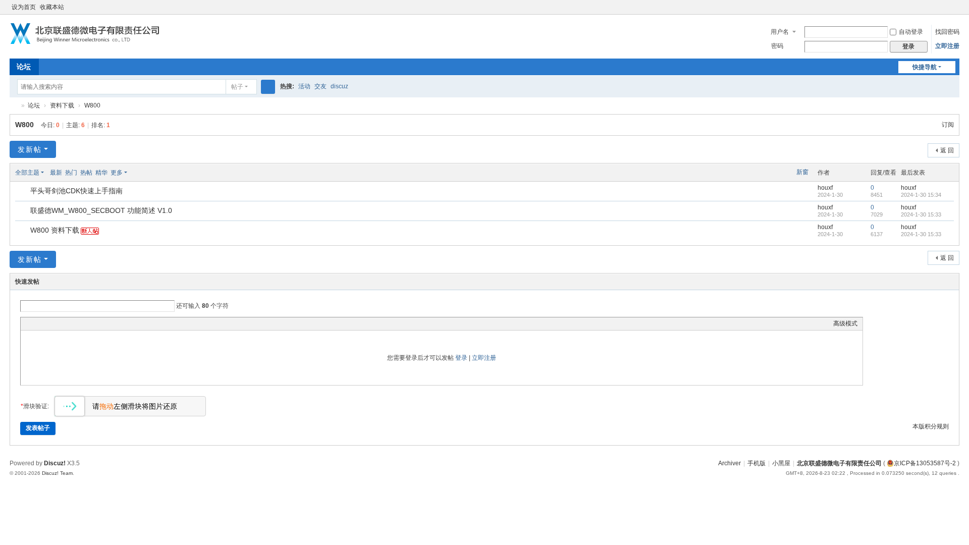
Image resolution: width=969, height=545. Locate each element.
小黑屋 (781, 463)
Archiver (729, 463)
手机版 (756, 463)
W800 (92, 105)
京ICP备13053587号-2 (925, 463)
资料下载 (62, 105)
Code (89, 323)
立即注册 (947, 45)
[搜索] (268, 87)
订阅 (948, 124)
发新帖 (30, 149)
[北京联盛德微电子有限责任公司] (88, 33)
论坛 (24, 67)
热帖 (86, 172)
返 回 (947, 150)
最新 (56, 172)
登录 (461, 357)
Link (64, 323)
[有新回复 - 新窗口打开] (23, 191)
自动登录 (911, 31)
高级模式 (845, 323)
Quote (76, 323)
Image (51, 323)
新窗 (802, 172)
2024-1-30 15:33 (921, 214)
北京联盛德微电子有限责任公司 (14, 105)
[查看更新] (136, 172)
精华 (101, 172)
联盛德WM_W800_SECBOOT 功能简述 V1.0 (101, 210)
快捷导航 (924, 67)
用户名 (780, 31)
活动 (304, 86)
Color (38, 323)
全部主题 (27, 172)
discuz (339, 86)
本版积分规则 (930, 426)
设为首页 (24, 7)
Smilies (101, 323)
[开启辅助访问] (945, 7)
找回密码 (947, 31)
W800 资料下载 (54, 230)
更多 (117, 172)
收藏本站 (52, 7)
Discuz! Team (57, 473)
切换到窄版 (954, 11)
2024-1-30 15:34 (921, 195)
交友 (320, 86)
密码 (777, 45)
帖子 (237, 86)
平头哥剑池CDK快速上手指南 (76, 191)
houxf (825, 187)
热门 (71, 172)
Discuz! (55, 463)
